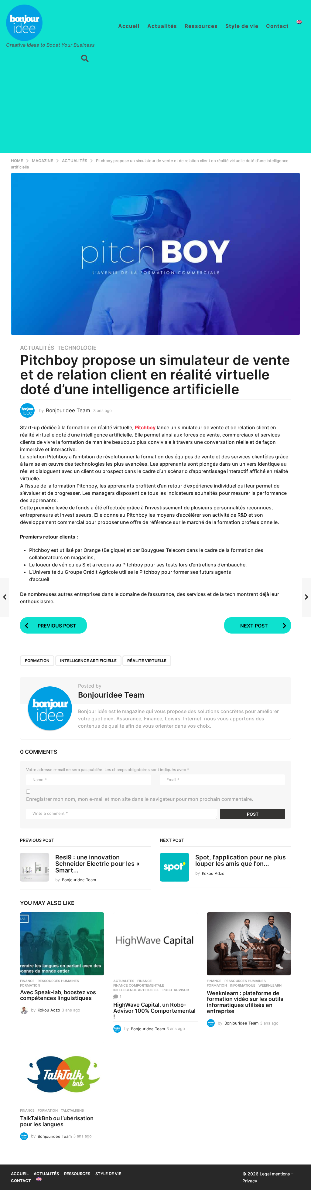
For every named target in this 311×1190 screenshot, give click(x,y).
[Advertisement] (155, 110)
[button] (85, 59)
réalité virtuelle (146, 660)
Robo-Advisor (175, 990)
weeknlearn (270, 985)
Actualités (162, 26)
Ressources (201, 26)
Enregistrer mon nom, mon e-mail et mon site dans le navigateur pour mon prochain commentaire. (139, 799)
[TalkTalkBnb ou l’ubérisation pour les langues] (62, 1073)
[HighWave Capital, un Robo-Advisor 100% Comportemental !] (155, 943)
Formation (37, 660)
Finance (27, 981)
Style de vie (241, 26)
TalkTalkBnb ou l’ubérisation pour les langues (57, 1121)
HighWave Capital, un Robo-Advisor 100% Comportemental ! (154, 1010)
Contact (277, 26)
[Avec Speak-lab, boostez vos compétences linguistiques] (62, 943)
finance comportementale (138, 985)
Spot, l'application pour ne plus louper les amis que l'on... (240, 860)
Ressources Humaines (58, 981)
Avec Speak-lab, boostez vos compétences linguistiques (58, 995)
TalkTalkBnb (72, 1110)
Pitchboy (145, 427)
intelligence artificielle (88, 660)
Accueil (129, 26)
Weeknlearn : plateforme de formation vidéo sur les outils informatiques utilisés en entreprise (245, 1002)
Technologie (77, 348)
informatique (242, 985)
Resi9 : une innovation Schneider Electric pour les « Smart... (97, 864)
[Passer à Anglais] (299, 22)
